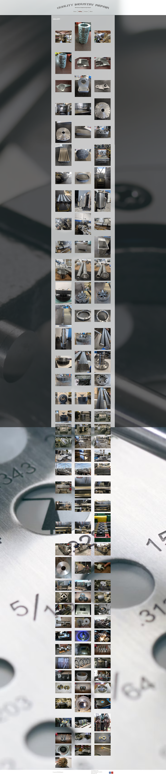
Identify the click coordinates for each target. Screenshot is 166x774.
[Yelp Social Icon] (112, 773)
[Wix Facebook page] (110, 773)
